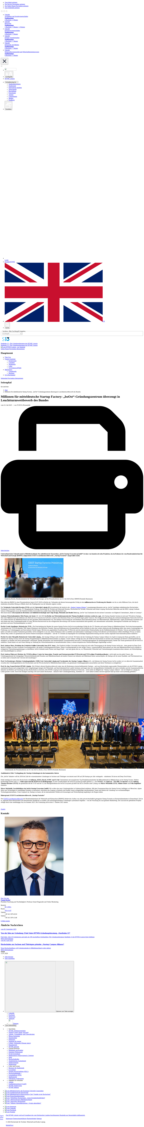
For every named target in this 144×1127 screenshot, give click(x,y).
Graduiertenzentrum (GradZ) (17, 1084)
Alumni (11, 95)
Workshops (12, 364)
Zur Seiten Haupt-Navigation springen (16, 6)
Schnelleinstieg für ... (11, 82)
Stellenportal (12, 1064)
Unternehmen (13, 96)
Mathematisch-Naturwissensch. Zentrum (21, 1055)
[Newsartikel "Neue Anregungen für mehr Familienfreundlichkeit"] (28, 1094)
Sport (10, 1057)
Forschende (12, 93)
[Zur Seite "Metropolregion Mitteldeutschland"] (18, 1100)
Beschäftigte (12, 91)
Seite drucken (9, 957)
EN (104, 321)
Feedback (12, 100)
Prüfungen (12, 1039)
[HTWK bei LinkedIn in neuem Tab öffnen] (10, 1108)
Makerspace (8, 369)
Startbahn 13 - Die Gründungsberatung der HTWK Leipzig (19, 345)
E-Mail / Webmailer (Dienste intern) (20, 1043)
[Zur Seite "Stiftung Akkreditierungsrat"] (23, 1103)
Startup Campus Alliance (78, 607)
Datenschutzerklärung (20, 1118)
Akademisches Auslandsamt (17, 1061)
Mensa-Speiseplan (14, 1036)
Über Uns (8, 357)
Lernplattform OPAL (15, 1075)
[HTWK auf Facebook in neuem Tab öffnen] (10, 1110)
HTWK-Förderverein (15, 1086)
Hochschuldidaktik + (15, 1073)
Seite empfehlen (10, 958)
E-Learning (12, 1070)
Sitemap (39, 1118)
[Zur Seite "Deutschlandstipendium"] (14, 1096)
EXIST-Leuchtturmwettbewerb (13, 799)
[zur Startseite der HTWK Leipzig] (13, 347)
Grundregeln (12, 371)
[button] (9, 74)
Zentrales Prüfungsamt (16, 1052)
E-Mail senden (5, 921)
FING (9, 907)
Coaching (12, 362)
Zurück (3, 809)
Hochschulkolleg (14, 1059)
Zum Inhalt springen (11, 2)
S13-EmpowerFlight (15, 368)
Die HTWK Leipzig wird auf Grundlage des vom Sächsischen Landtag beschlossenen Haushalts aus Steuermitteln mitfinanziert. (45, 1115)
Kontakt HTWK (10, 262)
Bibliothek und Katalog (16, 1050)
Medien (11, 98)
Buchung (11, 373)
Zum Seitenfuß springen (12, 8)
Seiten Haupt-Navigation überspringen (13, 349)
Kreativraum (12, 361)
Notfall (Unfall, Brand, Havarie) (19, 1032)
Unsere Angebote (10, 359)
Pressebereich (13, 1045)
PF (6, 907)
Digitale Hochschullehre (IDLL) (19, 1071)
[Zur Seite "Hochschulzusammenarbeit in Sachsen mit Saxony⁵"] (15, 1101)
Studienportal (13, 1077)
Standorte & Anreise (15, 1041)
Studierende (12, 86)
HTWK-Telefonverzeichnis (17, 1031)
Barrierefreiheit (31, 1118)
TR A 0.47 (8, 910)
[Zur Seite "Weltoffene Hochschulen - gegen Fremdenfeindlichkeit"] (25, 1098)
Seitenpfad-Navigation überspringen (12, 378)
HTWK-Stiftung (14, 1087)
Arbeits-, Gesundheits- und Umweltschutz (22, 1034)
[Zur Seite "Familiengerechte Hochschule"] (16, 1092)
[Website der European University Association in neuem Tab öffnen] (24, 1091)
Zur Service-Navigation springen (15, 4)
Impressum (9, 1118)
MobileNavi (9, 1125)
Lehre (10, 366)
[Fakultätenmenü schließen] (4, 61)
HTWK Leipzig (10, 78)
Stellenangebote (13, 1062)
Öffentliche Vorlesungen (16, 1078)
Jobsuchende (13, 89)
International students (15, 87)
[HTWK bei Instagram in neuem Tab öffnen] (10, 1106)
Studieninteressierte (15, 84)
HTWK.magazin (14, 1047)
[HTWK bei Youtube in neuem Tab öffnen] (10, 1112)
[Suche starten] (21, 334)
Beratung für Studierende (16, 1068)
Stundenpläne (13, 1038)
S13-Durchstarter (10, 375)
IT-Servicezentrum (14, 1054)
